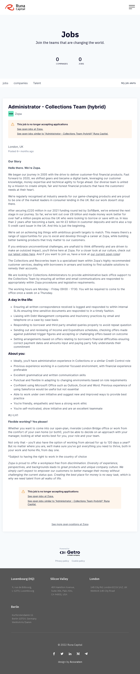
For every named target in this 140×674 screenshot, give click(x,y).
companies (21, 83)
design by (70, 661)
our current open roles (105, 254)
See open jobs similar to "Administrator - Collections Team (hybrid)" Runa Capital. (62, 133)
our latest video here (21, 254)
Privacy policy (62, 561)
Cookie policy (78, 561)
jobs (5, 83)
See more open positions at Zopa (70, 524)
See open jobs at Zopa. (30, 129)
